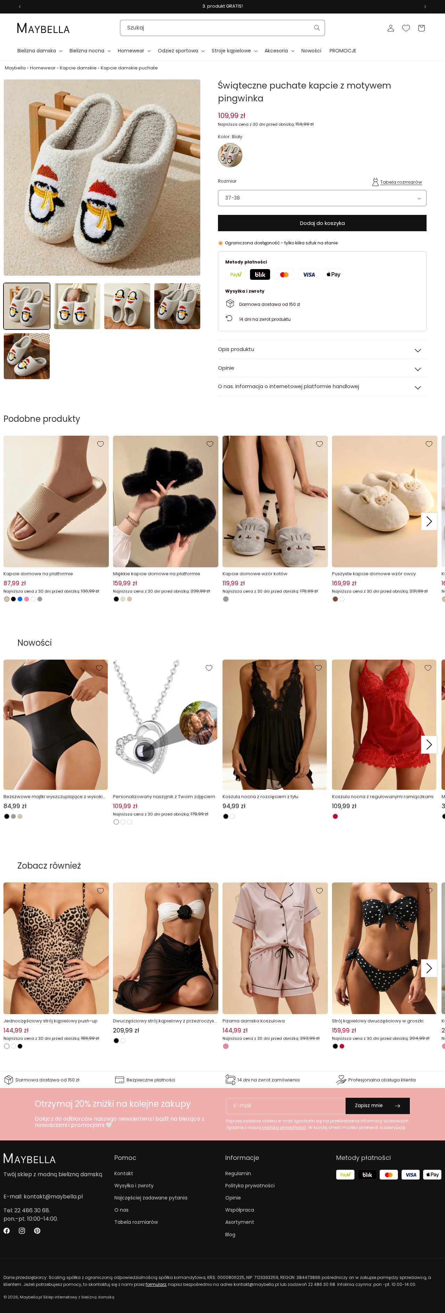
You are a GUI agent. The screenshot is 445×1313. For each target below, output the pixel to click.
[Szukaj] (317, 27)
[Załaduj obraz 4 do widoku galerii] (177, 306)
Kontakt (123, 1173)
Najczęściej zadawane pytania (150, 1197)
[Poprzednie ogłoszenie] (19, 6)
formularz (156, 1284)
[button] (39, 50)
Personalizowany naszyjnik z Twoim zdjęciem (164, 796)
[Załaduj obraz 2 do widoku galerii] (77, 306)
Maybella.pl (31, 1297)
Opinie (233, 1197)
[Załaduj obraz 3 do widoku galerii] (127, 306)
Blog (230, 1234)
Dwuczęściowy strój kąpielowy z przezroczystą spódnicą (164, 1021)
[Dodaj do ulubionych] (100, 444)
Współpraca (239, 1209)
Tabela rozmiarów (401, 182)
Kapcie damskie (78, 68)
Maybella (15, 68)
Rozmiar (227, 181)
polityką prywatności (284, 1127)
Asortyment (239, 1222)
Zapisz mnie (369, 1105)
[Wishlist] (406, 28)
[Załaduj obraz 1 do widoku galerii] (26, 306)
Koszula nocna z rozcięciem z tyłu (260, 796)
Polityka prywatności (250, 1185)
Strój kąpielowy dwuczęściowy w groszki (377, 1021)
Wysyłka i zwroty (134, 1185)
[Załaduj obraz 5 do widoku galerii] (26, 356)
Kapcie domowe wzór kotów (255, 573)
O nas (121, 1209)
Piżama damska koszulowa (253, 1021)
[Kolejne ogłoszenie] (425, 6)
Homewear (43, 68)
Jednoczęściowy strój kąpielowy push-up (50, 1021)
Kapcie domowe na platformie (38, 573)
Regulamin (238, 1173)
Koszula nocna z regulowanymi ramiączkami (383, 796)
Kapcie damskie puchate (129, 68)
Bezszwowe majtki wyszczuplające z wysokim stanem (55, 796)
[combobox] (222, 28)
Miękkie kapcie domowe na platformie (156, 573)
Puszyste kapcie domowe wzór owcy (374, 573)
